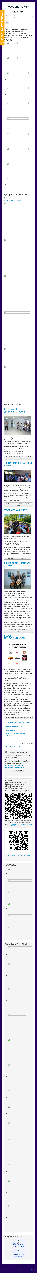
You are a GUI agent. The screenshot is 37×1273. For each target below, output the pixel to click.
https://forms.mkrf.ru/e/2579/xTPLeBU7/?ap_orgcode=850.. (21, 825)
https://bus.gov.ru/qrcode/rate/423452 (19, 855)
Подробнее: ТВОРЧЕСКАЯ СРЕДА (18, 558)
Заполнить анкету (18, 770)
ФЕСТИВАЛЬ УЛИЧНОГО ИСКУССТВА (18, 723)
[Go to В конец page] (19, 746)
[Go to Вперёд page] (15, 746)
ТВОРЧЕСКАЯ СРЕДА (16, 510)
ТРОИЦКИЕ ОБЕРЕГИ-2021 (14, 726)
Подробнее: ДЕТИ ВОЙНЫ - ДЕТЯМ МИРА (19, 505)
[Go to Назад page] (11, 746)
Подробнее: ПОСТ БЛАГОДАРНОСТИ (19, 717)
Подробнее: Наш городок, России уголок (19, 630)
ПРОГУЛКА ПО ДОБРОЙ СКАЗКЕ (14, 410)
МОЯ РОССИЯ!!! (11, 730)
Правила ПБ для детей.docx (13, 200)
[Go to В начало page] (6, 746)
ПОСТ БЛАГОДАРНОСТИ (15, 637)
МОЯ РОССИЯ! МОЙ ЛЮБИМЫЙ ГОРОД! (16, 734)
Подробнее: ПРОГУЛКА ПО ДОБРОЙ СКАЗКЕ (19, 457)
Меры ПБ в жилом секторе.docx (14, 198)
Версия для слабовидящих (12, 18)
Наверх (32, 1269)
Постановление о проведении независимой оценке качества (14, 766)
